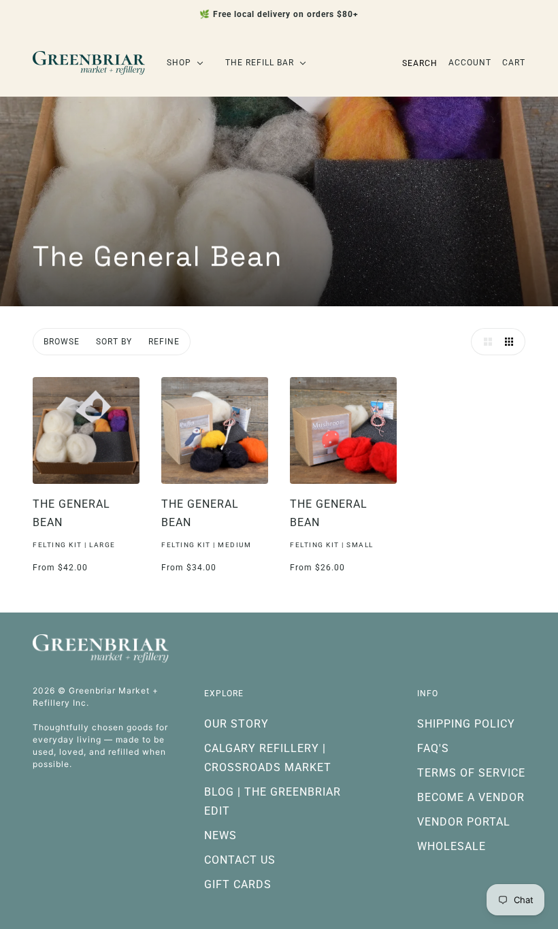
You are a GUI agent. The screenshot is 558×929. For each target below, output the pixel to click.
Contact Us (240, 859)
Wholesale (451, 846)
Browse (62, 341)
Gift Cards (238, 884)
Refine (164, 341)
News (220, 835)
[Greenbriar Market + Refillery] (89, 63)
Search (420, 63)
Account (469, 62)
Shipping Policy (466, 723)
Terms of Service (471, 772)
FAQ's (433, 748)
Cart (513, 62)
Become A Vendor (471, 797)
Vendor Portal (463, 821)
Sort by (114, 341)
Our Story (236, 723)
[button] (484, 341)
